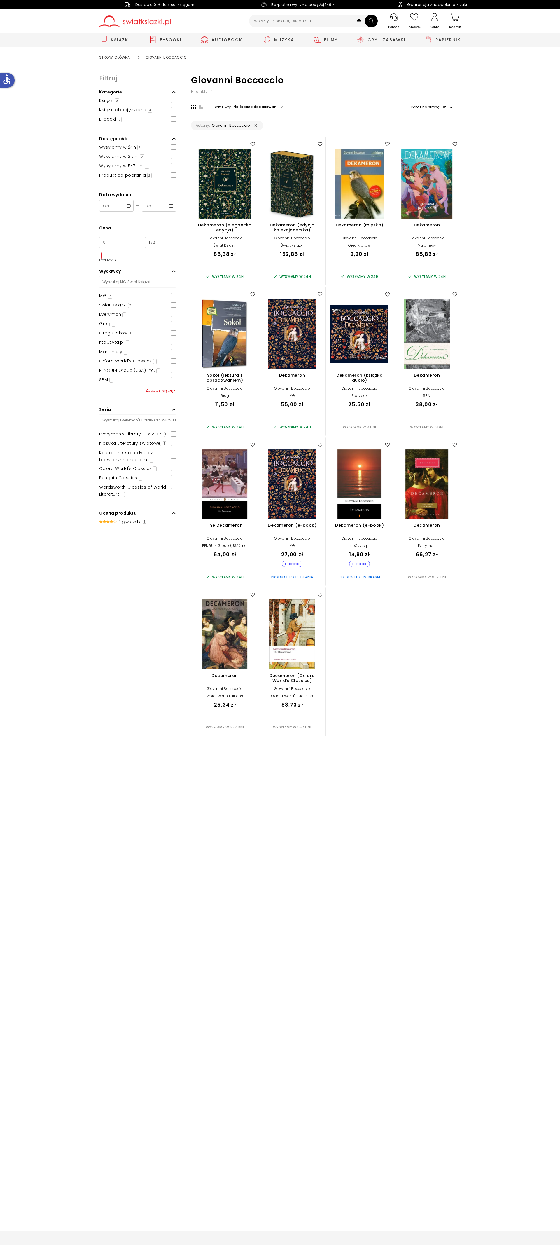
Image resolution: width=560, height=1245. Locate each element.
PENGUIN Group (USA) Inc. (224, 545)
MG (292, 395)
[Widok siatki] (193, 107)
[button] (359, 21)
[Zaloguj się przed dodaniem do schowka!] (252, 144)
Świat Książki (224, 245)
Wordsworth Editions (224, 695)
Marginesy (427, 245)
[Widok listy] (201, 107)
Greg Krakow (359, 245)
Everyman (427, 545)
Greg (224, 395)
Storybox (359, 395)
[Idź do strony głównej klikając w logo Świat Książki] (135, 21)
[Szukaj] (371, 21)
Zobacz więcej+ (161, 390)
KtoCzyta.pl (359, 545)
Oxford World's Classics (292, 695)
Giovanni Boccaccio (225, 238)
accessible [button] (7, 79)
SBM (427, 395)
